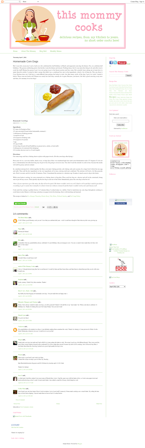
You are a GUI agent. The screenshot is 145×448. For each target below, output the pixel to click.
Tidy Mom (53, 196)
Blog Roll (43, 51)
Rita (19, 240)
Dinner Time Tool (114, 247)
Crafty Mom (21, 389)
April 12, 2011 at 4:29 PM (25, 369)
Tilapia (120, 99)
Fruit (127, 85)
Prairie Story (45, 196)
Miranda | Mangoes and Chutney (27, 302)
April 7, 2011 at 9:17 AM (25, 223)
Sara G (20, 375)
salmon (123, 103)
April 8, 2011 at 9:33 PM (25, 320)
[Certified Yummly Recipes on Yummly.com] (120, 253)
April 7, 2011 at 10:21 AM (25, 249)
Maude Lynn (22, 315)
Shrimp (127, 97)
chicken (118, 101)
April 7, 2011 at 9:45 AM (25, 234)
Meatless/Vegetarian (113, 92)
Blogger (80, 443)
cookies (121, 101)
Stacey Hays (21, 255)
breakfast (111, 101)
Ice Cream (129, 89)
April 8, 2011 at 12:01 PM (25, 285)
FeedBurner (124, 128)
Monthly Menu (128, 92)
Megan (20, 340)
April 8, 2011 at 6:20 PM (25, 296)
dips (128, 101)
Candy (119, 85)
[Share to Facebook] (54, 207)
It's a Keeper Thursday (34, 196)
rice (117, 103)
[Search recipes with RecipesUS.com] (114, 277)
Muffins (111, 94)
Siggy (19, 229)
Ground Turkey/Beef (119, 87)
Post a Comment (20, 400)
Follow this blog (120, 203)
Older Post (99, 404)
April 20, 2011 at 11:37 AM (25, 383)
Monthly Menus (56, 51)
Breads (116, 85)
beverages (130, 99)
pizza (113, 103)
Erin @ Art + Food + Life (25, 291)
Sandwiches (123, 97)
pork (115, 103)
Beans (110, 85)
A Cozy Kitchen (23, 123)
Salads (118, 97)
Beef (113, 85)
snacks (130, 103)
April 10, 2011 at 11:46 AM (25, 349)
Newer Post (17, 404)
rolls (120, 103)
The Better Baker (23, 218)
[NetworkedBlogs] (120, 200)
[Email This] (48, 207)
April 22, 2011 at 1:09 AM (25, 396)
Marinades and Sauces (125, 91)
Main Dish (112, 91)
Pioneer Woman (117, 94)
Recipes (112, 96)
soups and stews (112, 105)
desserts (125, 101)
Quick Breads (129, 94)
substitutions (120, 105)
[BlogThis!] (50, 207)
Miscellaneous (121, 92)
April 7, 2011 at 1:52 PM (25, 260)
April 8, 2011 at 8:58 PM (25, 309)
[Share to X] (52, 207)
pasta (131, 101)
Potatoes (123, 94)
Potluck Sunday (62, 196)
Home (15, 51)
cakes (115, 101)
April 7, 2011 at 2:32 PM (25, 273)
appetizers (125, 99)
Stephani (20, 279)
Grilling (113, 87)
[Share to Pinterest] (57, 207)
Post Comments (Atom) (26, 407)
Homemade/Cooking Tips (121, 89)
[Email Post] (43, 207)
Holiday (126, 87)
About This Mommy (28, 51)
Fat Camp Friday (75, 196)
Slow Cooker (116, 99)
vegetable (125, 105)
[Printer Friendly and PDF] (20, 204)
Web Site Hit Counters (17, 427)
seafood (127, 103)
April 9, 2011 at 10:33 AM (25, 333)
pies (110, 103)
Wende (20, 355)
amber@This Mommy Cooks (26, 266)
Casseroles (123, 85)
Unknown (21, 326)
